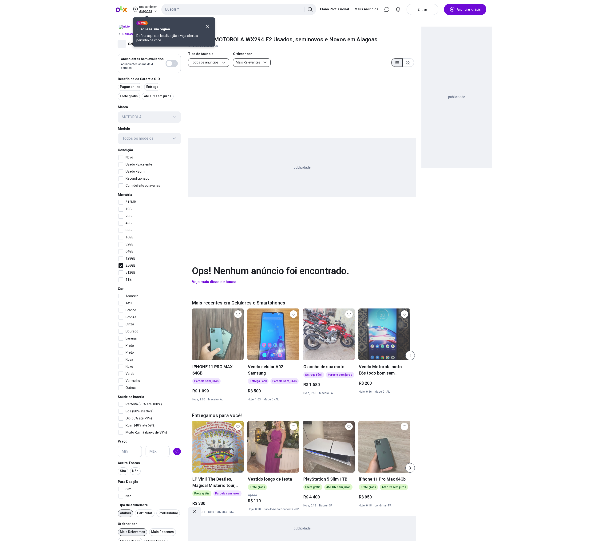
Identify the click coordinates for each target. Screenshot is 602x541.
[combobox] (238, 9)
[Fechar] (207, 26)
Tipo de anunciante (133, 505)
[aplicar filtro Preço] (177, 451)
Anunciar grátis (469, 9)
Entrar (422, 9)
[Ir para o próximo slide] (410, 355)
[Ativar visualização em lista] (397, 62)
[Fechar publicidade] (194, 511)
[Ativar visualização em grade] (408, 62)
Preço (122, 441)
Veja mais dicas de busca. (214, 282)
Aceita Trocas (129, 463)
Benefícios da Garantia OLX (139, 79)
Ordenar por (127, 524)
